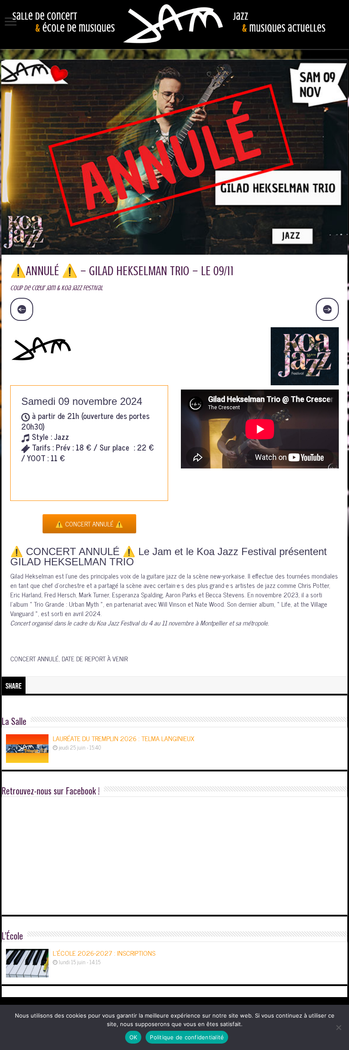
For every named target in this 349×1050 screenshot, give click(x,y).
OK (133, 1037)
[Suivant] (327, 309)
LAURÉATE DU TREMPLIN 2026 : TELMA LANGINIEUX (123, 738)
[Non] (338, 1027)
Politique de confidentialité (187, 1037)
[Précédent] (21, 309)
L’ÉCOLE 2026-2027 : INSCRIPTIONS (104, 952)
